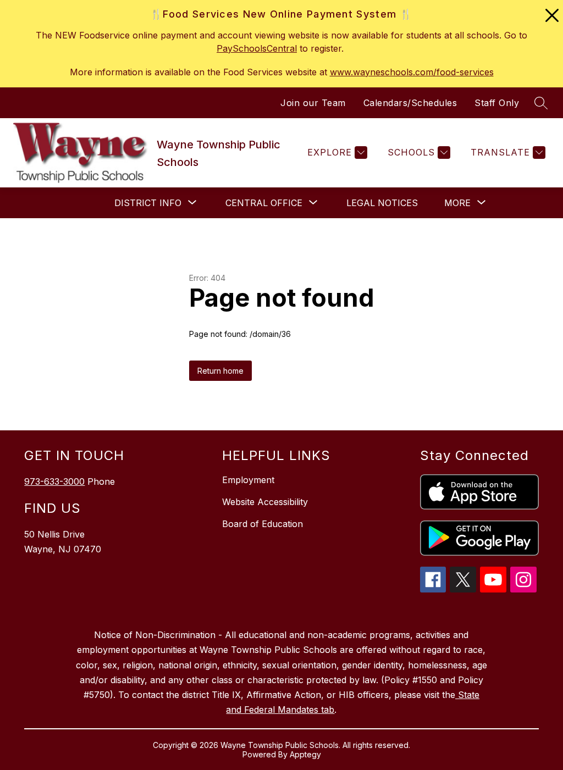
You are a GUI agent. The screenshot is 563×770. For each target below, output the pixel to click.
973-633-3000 (54, 481)
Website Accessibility (265, 501)
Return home (220, 370)
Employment (248, 479)
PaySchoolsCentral (257, 48)
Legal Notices (382, 202)
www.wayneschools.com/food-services (412, 72)
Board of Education (262, 523)
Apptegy (305, 754)
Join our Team (313, 102)
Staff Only (496, 102)
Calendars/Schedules (410, 102)
